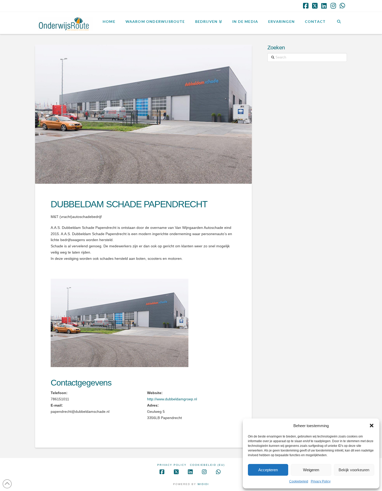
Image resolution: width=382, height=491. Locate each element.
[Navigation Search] (339, 22)
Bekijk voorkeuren (354, 470)
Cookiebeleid (298, 481)
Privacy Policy (321, 481)
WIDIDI (203, 484)
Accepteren (268, 470)
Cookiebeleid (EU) (207, 464)
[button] (371, 425)
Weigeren (311, 470)
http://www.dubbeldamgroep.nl (172, 399)
